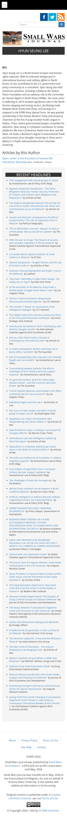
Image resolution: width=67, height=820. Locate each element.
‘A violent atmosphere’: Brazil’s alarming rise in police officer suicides (33, 350)
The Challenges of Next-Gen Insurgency (29, 480)
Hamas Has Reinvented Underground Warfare (33, 622)
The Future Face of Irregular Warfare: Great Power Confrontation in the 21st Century (35, 564)
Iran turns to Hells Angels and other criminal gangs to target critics (32, 412)
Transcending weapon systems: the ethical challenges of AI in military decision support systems (32, 371)
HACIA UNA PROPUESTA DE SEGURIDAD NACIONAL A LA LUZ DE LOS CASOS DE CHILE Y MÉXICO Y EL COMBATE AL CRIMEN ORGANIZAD (34, 543)
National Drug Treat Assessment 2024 (29, 666)
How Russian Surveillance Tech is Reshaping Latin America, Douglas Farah (35, 328)
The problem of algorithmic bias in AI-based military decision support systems (32, 471)
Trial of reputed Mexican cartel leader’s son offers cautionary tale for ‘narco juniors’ (35, 392)
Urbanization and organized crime (27, 554)
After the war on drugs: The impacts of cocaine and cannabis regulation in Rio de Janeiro (33, 241)
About (12, 740)
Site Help (26, 747)
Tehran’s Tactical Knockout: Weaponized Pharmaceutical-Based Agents (30, 300)
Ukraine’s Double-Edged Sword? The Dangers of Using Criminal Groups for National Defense (34, 598)
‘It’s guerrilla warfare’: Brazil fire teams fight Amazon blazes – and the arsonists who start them (32, 382)
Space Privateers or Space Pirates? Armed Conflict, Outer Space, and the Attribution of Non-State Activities (35, 576)
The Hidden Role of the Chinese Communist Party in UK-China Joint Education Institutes (35, 316)
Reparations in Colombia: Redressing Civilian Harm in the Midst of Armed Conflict (32, 448)
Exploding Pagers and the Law (25, 402)
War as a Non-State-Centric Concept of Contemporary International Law (29, 339)
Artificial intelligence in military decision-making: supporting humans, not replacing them (34, 498)
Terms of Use (50, 740)
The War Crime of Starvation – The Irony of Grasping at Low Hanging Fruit (31, 648)
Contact (41, 747)
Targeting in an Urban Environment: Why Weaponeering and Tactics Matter (30, 420)
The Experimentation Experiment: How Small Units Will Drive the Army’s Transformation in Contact (32, 588)
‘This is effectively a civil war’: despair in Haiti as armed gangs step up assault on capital (34, 230)
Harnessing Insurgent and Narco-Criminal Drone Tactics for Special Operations (34, 687)
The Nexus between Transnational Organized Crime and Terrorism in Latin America (33, 609)
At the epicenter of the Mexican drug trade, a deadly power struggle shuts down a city (32, 289)
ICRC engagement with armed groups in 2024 (33, 180)
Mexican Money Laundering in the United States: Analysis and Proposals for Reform (34, 676)
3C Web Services (48, 810)
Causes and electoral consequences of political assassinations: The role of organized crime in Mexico (33, 220)
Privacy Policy (29, 740)
